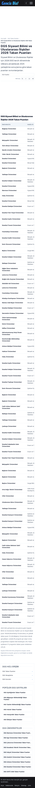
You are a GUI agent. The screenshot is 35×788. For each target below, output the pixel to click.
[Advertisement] (17, 22)
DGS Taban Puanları (13, 38)
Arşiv (2, 785)
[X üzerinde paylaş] (22, 78)
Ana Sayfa (3, 38)
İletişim (17, 785)
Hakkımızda (9, 785)
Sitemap (23, 785)
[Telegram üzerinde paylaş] (33, 78)
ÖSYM (30, 653)
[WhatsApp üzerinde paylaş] (29, 78)
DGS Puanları (5, 74)
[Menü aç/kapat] (31, 3)
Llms (29, 785)
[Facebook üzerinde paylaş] (25, 78)
